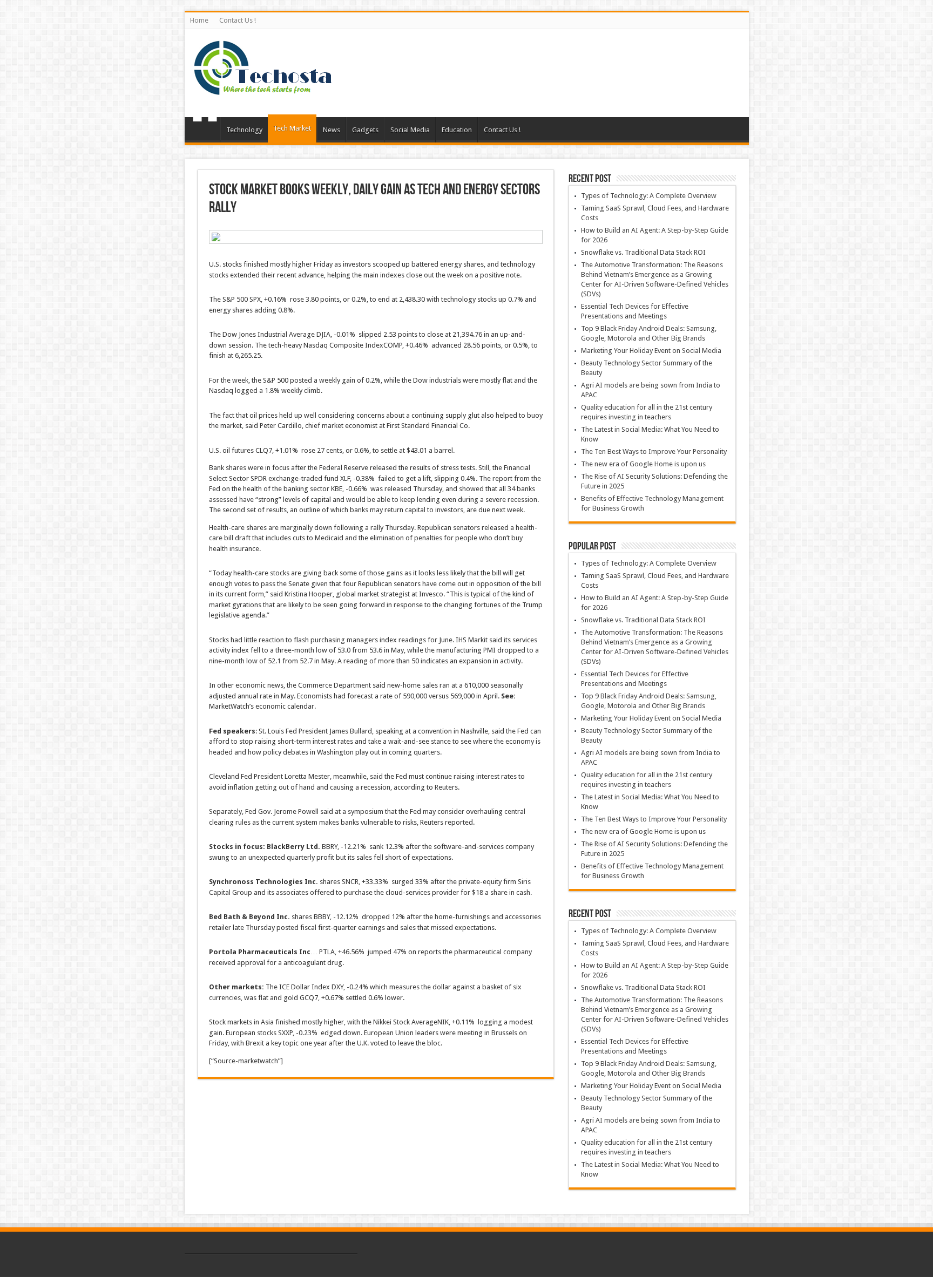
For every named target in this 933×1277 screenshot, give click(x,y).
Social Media (410, 130)
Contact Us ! (237, 20)
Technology (244, 130)
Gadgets (365, 130)
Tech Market (292, 128)
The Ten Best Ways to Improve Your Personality (654, 451)
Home (199, 20)
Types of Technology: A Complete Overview (648, 196)
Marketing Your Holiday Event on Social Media (651, 351)
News (331, 130)
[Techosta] (263, 90)
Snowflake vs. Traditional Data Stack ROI (643, 252)
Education (457, 130)
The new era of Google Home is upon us (643, 464)
